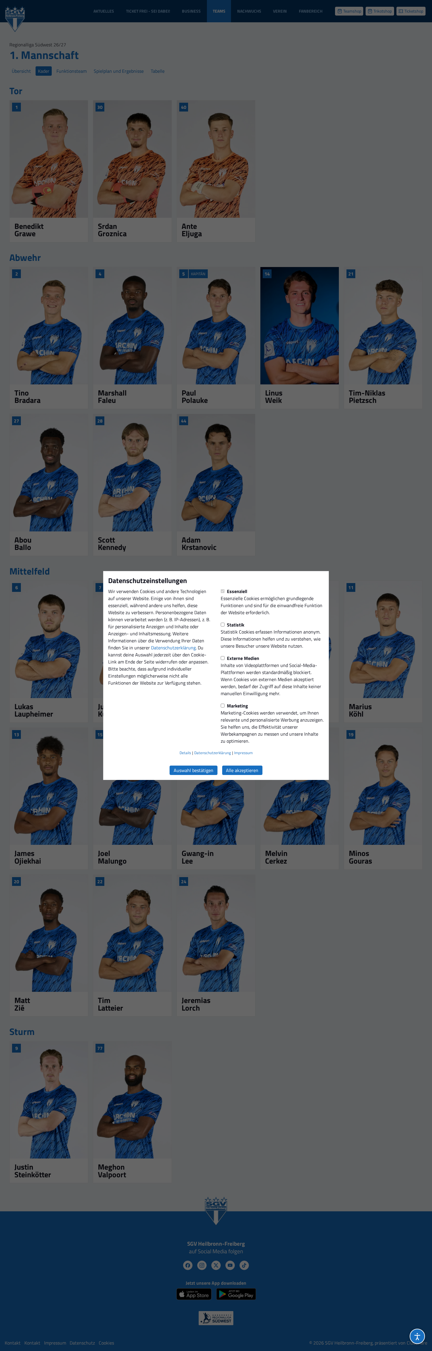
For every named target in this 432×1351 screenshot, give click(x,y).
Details (185, 753)
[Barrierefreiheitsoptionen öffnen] (417, 1336)
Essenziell (236, 591)
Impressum (243, 753)
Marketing (237, 705)
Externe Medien (242, 658)
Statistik (235, 624)
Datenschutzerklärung (173, 647)
